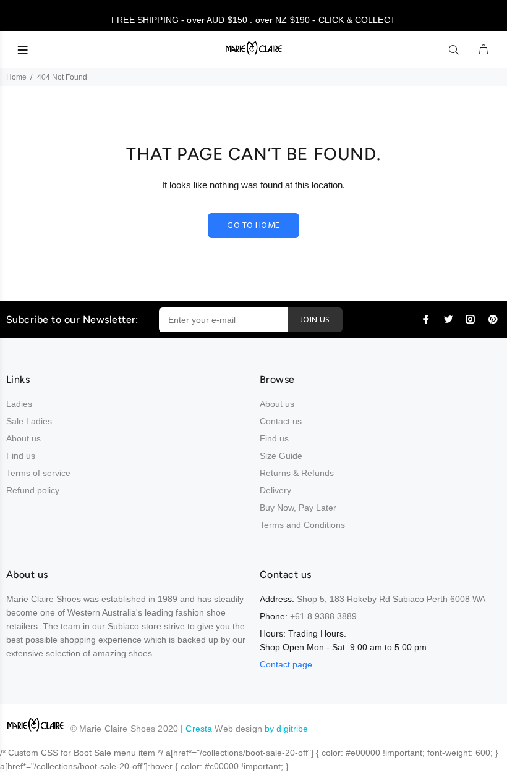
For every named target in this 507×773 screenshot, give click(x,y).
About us (23, 438)
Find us (20, 456)
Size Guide (281, 456)
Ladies (19, 404)
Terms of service (38, 473)
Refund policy (32, 490)
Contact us (281, 421)
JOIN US (315, 320)
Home (16, 77)
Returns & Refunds (297, 473)
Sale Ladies (29, 421)
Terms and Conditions (302, 525)
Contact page (286, 664)
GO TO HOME (253, 226)
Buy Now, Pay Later (298, 507)
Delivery (275, 490)
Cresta (200, 728)
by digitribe (287, 728)
